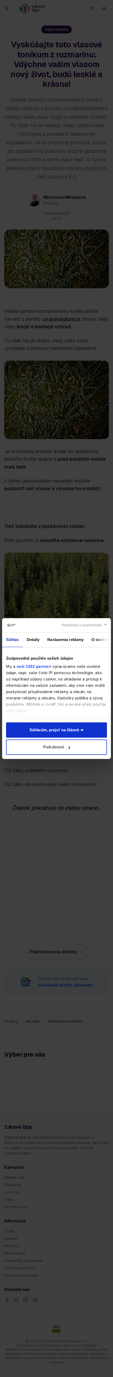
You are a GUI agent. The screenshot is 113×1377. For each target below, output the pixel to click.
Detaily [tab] (33, 639)
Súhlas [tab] (12, 639)
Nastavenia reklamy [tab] (65, 639)
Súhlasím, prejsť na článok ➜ (56, 730)
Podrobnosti (53, 747)
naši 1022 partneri (34, 666)
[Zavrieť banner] (84, 625)
